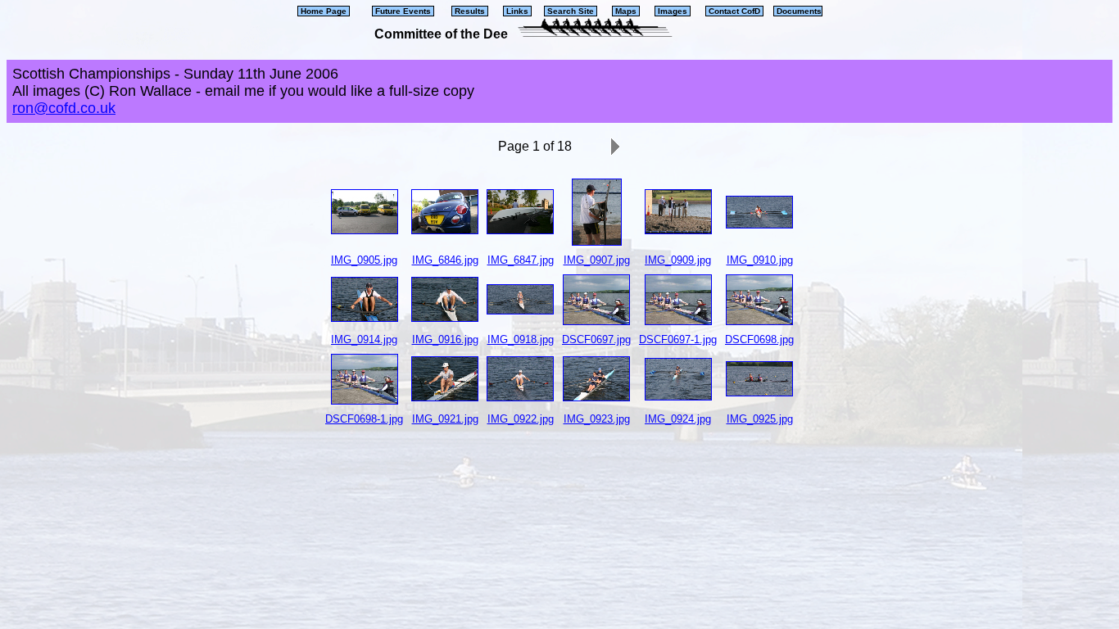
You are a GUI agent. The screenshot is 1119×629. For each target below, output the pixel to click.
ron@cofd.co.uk (64, 108)
